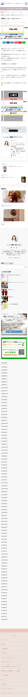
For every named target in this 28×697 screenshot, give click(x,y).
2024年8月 (4, 432)
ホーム (3, 639)
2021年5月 (4, 539)
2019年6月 (4, 601)
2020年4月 (4, 578)
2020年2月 (4, 584)
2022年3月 (4, 509)
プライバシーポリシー (8, 688)
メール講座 (4, 675)
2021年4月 (4, 542)
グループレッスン (6, 662)
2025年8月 (4, 399)
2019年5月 (4, 604)
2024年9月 (4, 429)
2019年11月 (4, 592)
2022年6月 (4, 500)
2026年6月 (4, 370)
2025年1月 (4, 420)
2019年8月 (4, 595)
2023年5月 (4, 468)
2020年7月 (4, 569)
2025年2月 (4, 417)
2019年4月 (4, 607)
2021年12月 (4, 518)
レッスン (22, 22)
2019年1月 (4, 616)
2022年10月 (4, 488)
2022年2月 (4, 512)
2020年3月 (4, 581)
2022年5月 (4, 503)
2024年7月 (4, 435)
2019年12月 (4, 589)
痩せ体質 (6, 23)
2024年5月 (4, 438)
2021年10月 (4, 524)
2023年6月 (4, 465)
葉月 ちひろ (14, 140)
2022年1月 (4, 515)
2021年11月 (4, 521)
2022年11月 (4, 485)
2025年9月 (4, 396)
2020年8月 (4, 566)
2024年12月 (4, 423)
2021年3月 (4, 545)
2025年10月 (4, 393)
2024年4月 (4, 441)
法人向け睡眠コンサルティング (10, 666)
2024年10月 (4, 426)
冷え (3, 23)
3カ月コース (5, 653)
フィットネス (14, 22)
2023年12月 (4, 447)
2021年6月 (4, 536)
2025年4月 (4, 411)
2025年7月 (4, 402)
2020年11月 (4, 557)
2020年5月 (4, 575)
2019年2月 (4, 613)
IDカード (3, 224)
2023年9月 (4, 456)
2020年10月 (4, 560)
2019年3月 (4, 610)
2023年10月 (4, 453)
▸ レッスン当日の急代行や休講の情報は (14, 8)
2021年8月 (4, 530)
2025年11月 (4, 390)
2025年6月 (4, 405)
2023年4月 (4, 471)
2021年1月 (4, 551)
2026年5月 (4, 373)
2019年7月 (4, 598)
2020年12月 (4, 554)
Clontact (4, 684)
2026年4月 (4, 376)
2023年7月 (4, 462)
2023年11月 (4, 450)
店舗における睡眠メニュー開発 (10, 671)
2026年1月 (4, 385)
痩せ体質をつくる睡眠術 (17, 12)
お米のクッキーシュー (6, 205)
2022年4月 (4, 506)
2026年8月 (4, 367)
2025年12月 (4, 387)
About (3, 644)
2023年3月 (4, 474)
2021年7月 (4, 533)
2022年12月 (4, 483)
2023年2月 (4, 477)
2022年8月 (4, 494)
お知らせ (4, 22)
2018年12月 (4, 619)
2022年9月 (4, 491)
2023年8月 (4, 459)
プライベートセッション (8, 657)
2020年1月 (4, 586)
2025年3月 (4, 414)
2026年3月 (4, 379)
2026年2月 (4, 382)
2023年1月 (4, 480)
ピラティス (8, 22)
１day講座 (4, 648)
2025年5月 (4, 408)
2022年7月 (4, 497)
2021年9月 (4, 527)
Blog (2, 680)
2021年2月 (4, 548)
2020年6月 (4, 572)
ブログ (18, 22)
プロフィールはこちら (14, 257)
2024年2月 (4, 444)
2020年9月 (4, 563)
